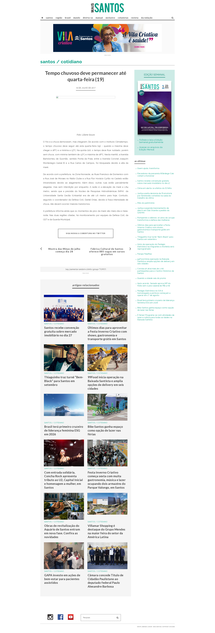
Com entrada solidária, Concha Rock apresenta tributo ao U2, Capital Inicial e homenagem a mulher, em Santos (63, 480)
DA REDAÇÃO (147, 18)
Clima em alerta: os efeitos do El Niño (154, 188)
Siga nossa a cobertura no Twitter (85, 233)
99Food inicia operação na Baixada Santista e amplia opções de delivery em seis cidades (106, 382)
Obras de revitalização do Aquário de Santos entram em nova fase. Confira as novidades (62, 531)
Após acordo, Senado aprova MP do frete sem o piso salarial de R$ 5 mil (154, 284)
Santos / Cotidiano (54, 324)
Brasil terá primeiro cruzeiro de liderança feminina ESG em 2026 (63, 430)
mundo (76, 18)
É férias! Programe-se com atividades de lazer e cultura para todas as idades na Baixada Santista (155, 317)
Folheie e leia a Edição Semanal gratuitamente (151, 141)
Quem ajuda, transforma (148, 168)
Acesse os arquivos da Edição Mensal (150, 148)
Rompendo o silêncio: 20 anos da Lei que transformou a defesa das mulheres (156, 219)
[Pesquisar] (172, 18)
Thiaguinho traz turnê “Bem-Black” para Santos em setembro (63, 381)
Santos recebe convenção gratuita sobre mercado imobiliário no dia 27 (61, 331)
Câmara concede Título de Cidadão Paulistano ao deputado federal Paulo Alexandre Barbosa (105, 580)
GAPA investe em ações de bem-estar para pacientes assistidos (62, 579)
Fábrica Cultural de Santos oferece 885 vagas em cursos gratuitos (107, 251)
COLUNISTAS (123, 18)
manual (99, 18)
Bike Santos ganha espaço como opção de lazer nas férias (105, 430)
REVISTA (134, 18)
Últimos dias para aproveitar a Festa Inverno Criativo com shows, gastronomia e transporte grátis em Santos (107, 333)
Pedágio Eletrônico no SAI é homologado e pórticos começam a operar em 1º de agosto (153, 293)
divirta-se (88, 18)
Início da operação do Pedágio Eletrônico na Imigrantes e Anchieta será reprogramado (155, 246)
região (59, 18)
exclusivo (110, 18)
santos (49, 18)
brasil (68, 18)
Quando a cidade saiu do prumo (151, 278)
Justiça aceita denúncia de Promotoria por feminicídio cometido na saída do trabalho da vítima (154, 195)
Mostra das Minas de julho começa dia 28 (64, 250)
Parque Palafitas (144, 254)
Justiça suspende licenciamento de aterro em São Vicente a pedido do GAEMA (153, 210)
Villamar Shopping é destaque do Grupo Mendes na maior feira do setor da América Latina (106, 531)
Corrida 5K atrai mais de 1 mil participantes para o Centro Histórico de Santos (155, 270)
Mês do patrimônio (146, 203)
